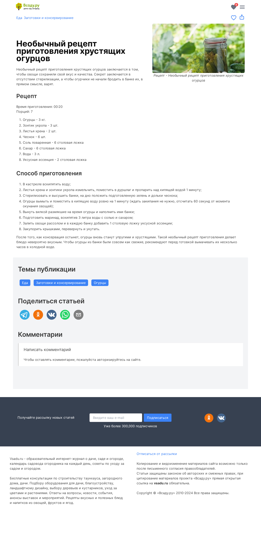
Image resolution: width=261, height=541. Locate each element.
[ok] (38, 315)
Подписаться (157, 418)
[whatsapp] (65, 315)
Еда (19, 18)
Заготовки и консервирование (48, 18)
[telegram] (24, 315)
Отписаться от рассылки (157, 454)
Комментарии (40, 334)
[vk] (51, 315)
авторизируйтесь (111, 360)
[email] (78, 315)
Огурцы (100, 283)
